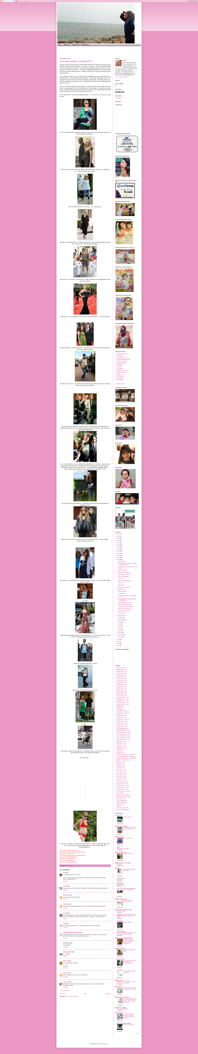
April (119, 630)
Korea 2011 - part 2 (121, 771)
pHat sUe (65, 960)
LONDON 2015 (120, 706)
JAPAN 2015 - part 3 (122, 717)
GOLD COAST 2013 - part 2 (123, 732)
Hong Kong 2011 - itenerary (123, 791)
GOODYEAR (120, 368)
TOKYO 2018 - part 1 (122, 677)
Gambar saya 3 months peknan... (126, 606)
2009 (118, 559)
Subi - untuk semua (127, 838)
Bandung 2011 (120, 793)
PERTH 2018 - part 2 (122, 688)
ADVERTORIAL (85, 44)
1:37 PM (65, 927)
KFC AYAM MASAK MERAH (123, 359)
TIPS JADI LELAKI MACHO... (125, 580)
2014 (118, 549)
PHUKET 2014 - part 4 (122, 723)
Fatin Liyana (120, 1012)
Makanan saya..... (122, 589)
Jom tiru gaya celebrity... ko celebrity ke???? (76, 61)
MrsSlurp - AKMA (121, 1007)
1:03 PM (65, 899)
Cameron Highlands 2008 (123, 809)
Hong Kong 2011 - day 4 (123, 789)
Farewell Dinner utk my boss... (125, 602)
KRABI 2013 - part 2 (121, 743)
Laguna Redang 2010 (122, 800)
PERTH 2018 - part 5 (122, 693)
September (121, 619)
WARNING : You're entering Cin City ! (126, 914)
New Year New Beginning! (122, 1008)
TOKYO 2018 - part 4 (122, 682)
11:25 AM (65, 987)
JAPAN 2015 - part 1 (122, 713)
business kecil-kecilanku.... (124, 572)
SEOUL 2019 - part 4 (122, 673)
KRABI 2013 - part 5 (121, 748)
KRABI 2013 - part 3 (121, 745)
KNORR (119, 374)
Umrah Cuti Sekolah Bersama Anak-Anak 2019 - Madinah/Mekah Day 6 (130, 962)
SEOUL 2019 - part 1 (122, 667)
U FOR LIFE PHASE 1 (122, 361)
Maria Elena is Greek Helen (124, 863)
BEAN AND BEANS (121, 363)
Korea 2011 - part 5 (121, 776)
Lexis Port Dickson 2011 (122, 782)
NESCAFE (119, 366)
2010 (118, 557)
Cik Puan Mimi (120, 959)
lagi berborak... (121, 585)
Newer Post (63, 993)
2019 (118, 538)
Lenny (64, 913)
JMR (118, 847)
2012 (118, 553)
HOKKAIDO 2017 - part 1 (123, 697)
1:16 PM (65, 908)
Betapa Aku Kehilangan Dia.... (125, 608)
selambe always (121, 931)
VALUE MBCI (120, 377)
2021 (118, 534)
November (121, 615)
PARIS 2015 (120, 708)
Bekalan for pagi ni (127, 816)
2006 (118, 643)
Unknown (65, 904)
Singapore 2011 (120, 767)
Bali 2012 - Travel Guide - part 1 (124, 759)
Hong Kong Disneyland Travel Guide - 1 (126, 754)
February (120, 634)
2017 (118, 542)
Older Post (107, 993)
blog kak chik (120, 836)
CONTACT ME (75, 44)
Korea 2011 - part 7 (121, 780)
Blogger (105, 1043)
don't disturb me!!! (122, 612)
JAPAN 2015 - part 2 (122, 715)
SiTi (64, 872)
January (120, 636)
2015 (118, 547)
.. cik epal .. (120, 969)
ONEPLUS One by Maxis (123, 370)
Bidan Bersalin (121, 948)
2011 (118, 555)
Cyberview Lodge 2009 (122, 807)
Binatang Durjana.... (123, 591)
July (119, 624)
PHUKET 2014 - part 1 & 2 (123, 719)
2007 (118, 641)
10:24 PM (65, 947)
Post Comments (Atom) (72, 996)
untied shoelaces (120, 884)
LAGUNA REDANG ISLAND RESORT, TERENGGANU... (127, 599)
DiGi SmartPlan (120, 376)
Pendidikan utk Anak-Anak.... (125, 587)
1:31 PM (65, 918)
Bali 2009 (119, 806)
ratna (64, 923)
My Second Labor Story (128, 1024)
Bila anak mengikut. (127, 922)
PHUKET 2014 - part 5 (122, 724)
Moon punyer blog (122, 852)
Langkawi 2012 (120, 752)
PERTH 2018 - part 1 (122, 686)
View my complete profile (121, 77)
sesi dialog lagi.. (122, 593)
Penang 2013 (120, 750)
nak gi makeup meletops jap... (125, 604)
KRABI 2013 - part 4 (121, 747)
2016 (118, 544)
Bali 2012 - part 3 (121, 763)
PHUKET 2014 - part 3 (122, 721)
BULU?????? (121, 582)
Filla (125, 60)
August (120, 622)
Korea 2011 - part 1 (121, 769)
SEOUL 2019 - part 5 (122, 675)
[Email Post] (76, 865)
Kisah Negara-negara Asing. (123, 848)
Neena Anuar (120, 980)
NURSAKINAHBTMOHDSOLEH (71, 932)
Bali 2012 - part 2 (121, 761)
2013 (118, 551)
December (121, 561)
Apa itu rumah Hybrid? (128, 889)
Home (59, 44)
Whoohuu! (66, 895)
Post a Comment (65, 990)
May (119, 628)
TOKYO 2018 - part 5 (122, 684)
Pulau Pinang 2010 (121, 798)
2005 (118, 645)
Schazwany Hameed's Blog (124, 1023)
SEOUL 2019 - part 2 (122, 669)
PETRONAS (120, 355)
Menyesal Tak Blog (121, 911)
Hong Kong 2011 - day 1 (123, 783)
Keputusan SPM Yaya (128, 853)
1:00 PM (65, 968)
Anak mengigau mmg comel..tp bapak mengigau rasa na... (127, 564)
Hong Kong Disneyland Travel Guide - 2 (126, 756)
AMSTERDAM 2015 (121, 710)
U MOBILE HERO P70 (122, 354)
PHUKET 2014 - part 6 (122, 726)
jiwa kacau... (121, 578)
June (119, 626)
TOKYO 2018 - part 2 (122, 678)
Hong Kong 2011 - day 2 (123, 785)
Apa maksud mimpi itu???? (124, 574)
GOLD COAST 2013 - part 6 (123, 739)
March (120, 632)
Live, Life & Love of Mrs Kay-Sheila (126, 888)
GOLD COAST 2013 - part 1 (123, 730)
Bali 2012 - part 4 (121, 765)
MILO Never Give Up (122, 357)
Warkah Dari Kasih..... (123, 570)
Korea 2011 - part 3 (121, 772)
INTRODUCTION (121, 383)
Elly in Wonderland (122, 899)
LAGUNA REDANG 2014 (123, 728)
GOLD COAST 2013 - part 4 (123, 736)
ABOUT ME (66, 44)
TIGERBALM (120, 365)
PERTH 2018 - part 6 (122, 695)
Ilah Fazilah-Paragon (122, 826)
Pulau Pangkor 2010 (122, 802)
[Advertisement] (88, 51)
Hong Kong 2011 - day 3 (123, 787)
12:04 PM (65, 881)
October (120, 617)
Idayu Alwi (119, 815)
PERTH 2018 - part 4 (122, 691)
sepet (118, 868)
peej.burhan (120, 921)
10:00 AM (65, 977)
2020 (118, 536)
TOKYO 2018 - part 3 (122, 680)
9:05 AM (65, 956)
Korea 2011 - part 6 (121, 778)
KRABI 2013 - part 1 (121, 741)
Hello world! (119, 879)
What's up (119, 864)
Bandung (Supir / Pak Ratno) (124, 796)
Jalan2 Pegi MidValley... (123, 576)
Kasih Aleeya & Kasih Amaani (124, 938)
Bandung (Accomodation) (123, 794)
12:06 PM (65, 890)
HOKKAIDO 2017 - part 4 (123, 702)
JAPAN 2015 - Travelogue (123, 712)
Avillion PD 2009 (121, 804)
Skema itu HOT (121, 878)
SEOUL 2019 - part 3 (122, 671)
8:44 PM (65, 938)
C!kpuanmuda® (67, 951)
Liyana (65, 886)
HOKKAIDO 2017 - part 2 (123, 699)
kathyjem (119, 986)
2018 (118, 540)
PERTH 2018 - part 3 (122, 689)
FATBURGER (120, 379)
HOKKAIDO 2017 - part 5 (123, 704)
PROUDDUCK (120, 883)
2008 (118, 639)
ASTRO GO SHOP (121, 372)
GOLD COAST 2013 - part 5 (123, 737)
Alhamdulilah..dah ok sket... (124, 610)
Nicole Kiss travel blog (123, 997)
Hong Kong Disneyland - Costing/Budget (126, 758)
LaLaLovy (65, 981)
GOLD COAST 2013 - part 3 (123, 734)
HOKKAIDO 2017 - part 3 (123, 701)
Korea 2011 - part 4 (121, 774)
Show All (136, 1033)
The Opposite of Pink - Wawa (124, 909)
